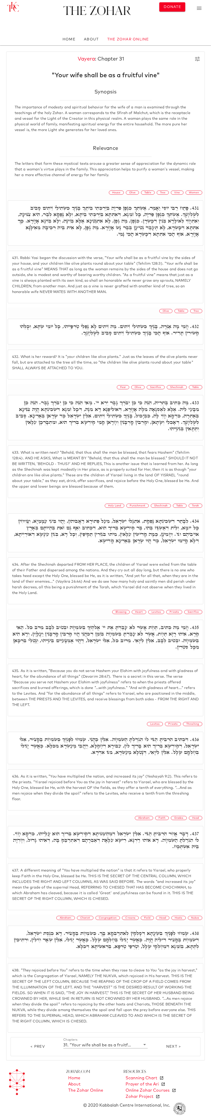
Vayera (86, 59)
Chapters (70, 1039)
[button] (105, 1044)
